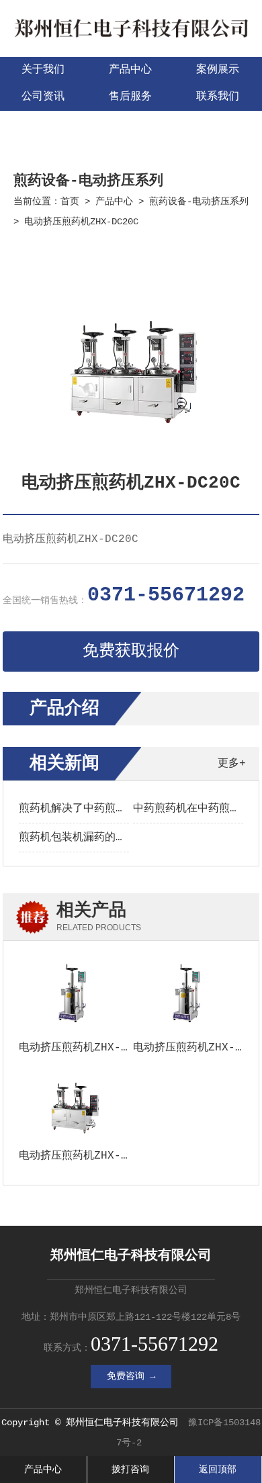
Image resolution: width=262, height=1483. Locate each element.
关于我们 (42, 70)
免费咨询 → (131, 1376)
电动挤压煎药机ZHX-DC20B (87, 1156)
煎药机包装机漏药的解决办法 (89, 838)
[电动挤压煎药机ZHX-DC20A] (73, 995)
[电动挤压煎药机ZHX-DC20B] (73, 1104)
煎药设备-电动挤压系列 (199, 201)
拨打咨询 (130, 1469)
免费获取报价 (131, 651)
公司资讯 (42, 97)
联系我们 (217, 97)
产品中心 (130, 70)
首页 (69, 201)
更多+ (232, 764)
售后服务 (130, 97)
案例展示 (217, 70)
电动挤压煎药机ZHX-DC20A (87, 1048)
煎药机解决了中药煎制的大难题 (94, 809)
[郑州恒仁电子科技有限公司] (131, 41)
